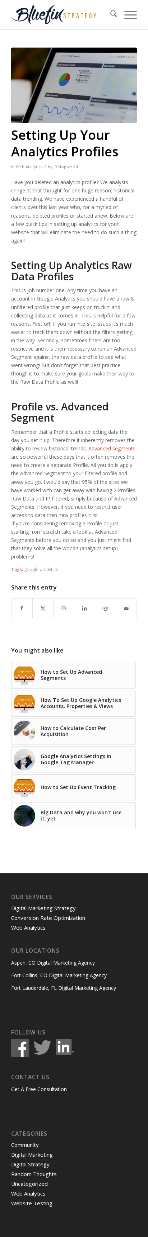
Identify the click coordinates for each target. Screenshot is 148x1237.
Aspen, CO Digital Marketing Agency (53, 962)
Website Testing (31, 1203)
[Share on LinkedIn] (84, 608)
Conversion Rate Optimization (48, 917)
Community (25, 1144)
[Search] (110, 14)
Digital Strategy (30, 1164)
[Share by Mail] (126, 608)
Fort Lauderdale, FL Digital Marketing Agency (63, 987)
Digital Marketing (32, 1154)
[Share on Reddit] (105, 608)
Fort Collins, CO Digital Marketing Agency (59, 975)
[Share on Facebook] (21, 608)
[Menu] (127, 14)
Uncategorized (29, 1183)
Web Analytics (29, 166)
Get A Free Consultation (39, 1089)
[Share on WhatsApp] (64, 608)
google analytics (41, 569)
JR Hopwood (66, 166)
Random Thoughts (34, 1174)
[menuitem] (110, 14)
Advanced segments (111, 448)
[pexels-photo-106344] (74, 85)
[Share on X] (43, 608)
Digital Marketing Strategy (43, 908)
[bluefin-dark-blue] (61, 14)
